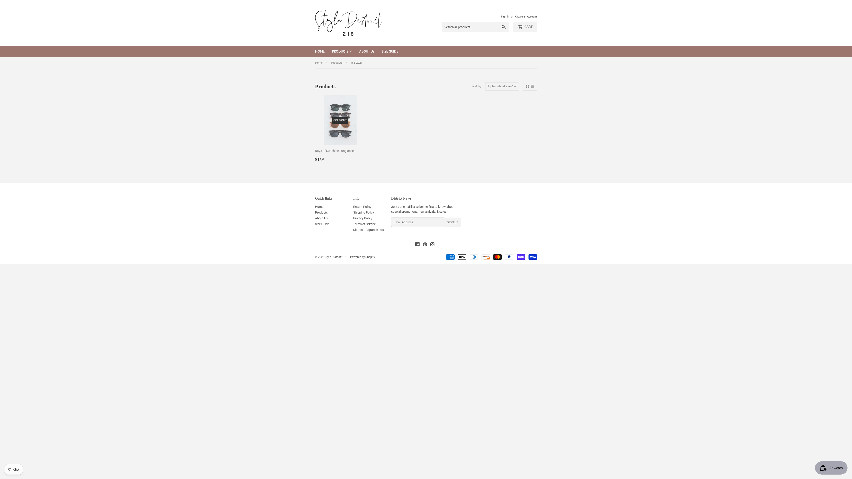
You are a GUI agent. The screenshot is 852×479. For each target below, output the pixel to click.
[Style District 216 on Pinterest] (425, 245)
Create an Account (526, 16)
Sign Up (452, 222)
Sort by (476, 86)
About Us (367, 51)
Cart (528, 27)
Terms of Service (364, 224)
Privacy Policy (362, 218)
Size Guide (390, 51)
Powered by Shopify (362, 257)
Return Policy (362, 206)
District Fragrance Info (368, 230)
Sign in (505, 16)
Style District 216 (335, 257)
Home (320, 51)
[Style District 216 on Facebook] (417, 245)
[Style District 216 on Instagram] (432, 245)
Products (340, 51)
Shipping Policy (363, 212)
